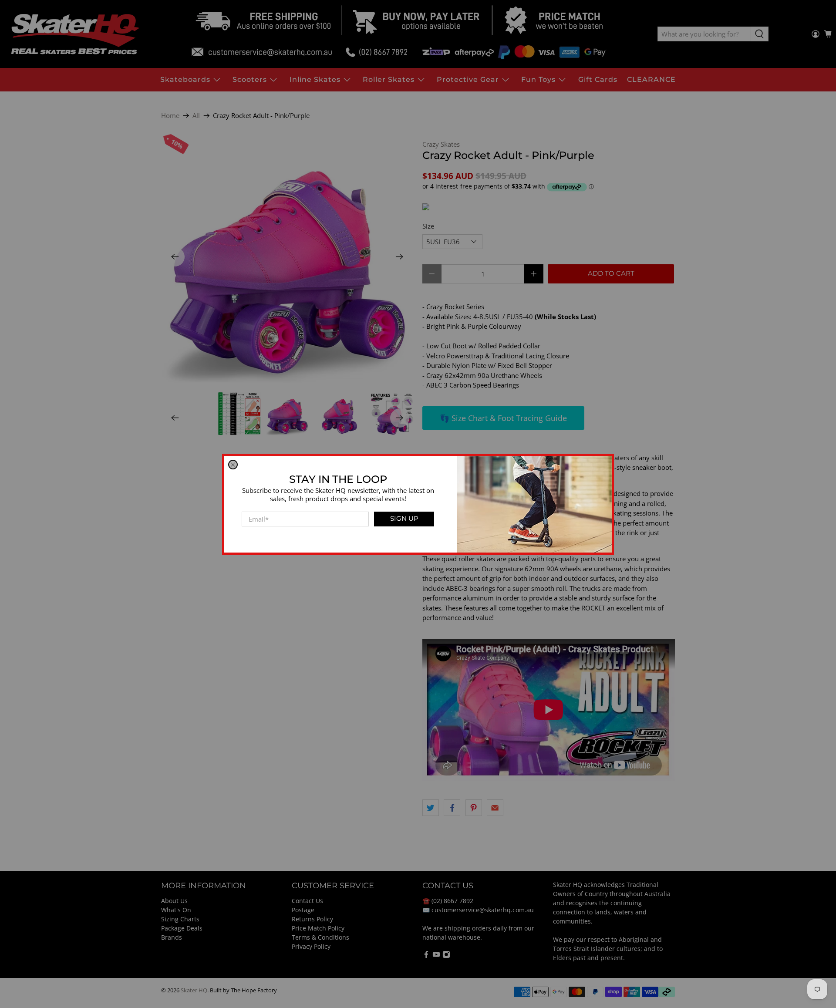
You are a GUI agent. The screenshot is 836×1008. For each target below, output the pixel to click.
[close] (233, 464)
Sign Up (404, 518)
